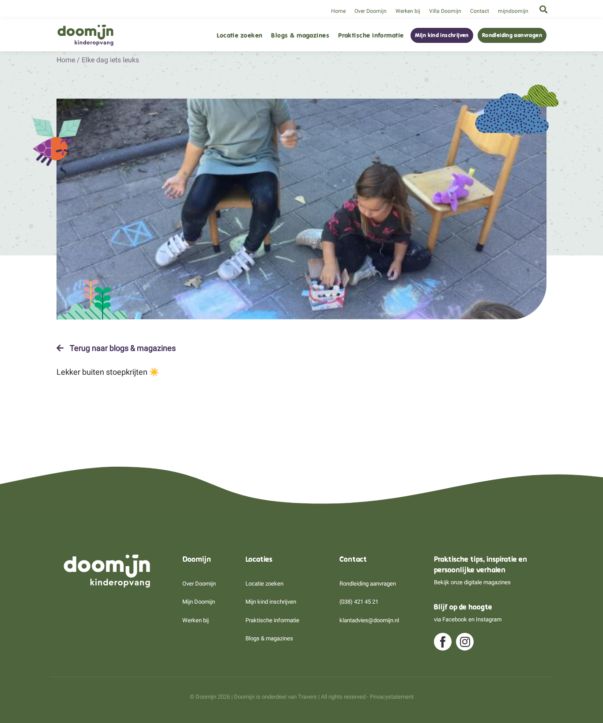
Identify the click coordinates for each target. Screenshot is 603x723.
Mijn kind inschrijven (442, 35)
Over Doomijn (370, 11)
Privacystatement (392, 696)
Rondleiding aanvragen (512, 35)
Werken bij (408, 11)
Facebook (454, 619)
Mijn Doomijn (198, 601)
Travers (307, 696)
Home (338, 11)
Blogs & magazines (300, 35)
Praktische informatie (370, 35)
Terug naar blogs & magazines (122, 348)
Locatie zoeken (239, 35)
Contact (479, 11)
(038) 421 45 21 (358, 601)
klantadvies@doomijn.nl (369, 620)
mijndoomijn (513, 11)
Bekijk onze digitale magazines (472, 582)
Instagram (488, 619)
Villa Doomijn (445, 11)
